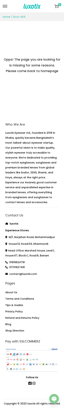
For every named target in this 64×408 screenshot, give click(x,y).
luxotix (31, 403)
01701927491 (17, 267)
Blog (8, 324)
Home (6, 17)
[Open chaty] (54, 399)
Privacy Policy (14, 311)
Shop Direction (14, 330)
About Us (11, 292)
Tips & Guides (14, 305)
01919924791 (17, 262)
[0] (56, 6)
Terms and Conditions (19, 299)
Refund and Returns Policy (22, 318)
